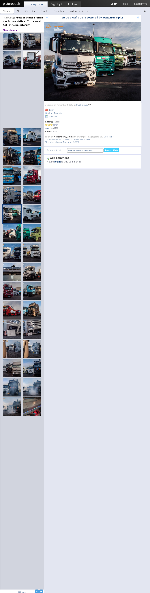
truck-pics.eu (82, 104)
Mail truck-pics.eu (79, 11)
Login (47, 127)
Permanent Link (54, 150)
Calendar (30, 11)
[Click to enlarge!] (92, 61)
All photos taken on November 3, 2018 (62, 142)
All (18, 11)
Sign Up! (56, 4)
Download (52, 116)
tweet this (111, 150)
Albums (7, 11)
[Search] (145, 11)
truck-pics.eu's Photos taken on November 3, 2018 (67, 139)
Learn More (140, 3)
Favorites (59, 11)
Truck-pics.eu (35, 4)
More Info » (109, 136)
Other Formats (55, 113)
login (57, 161)
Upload (73, 4)
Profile (44, 11)
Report (51, 109)
